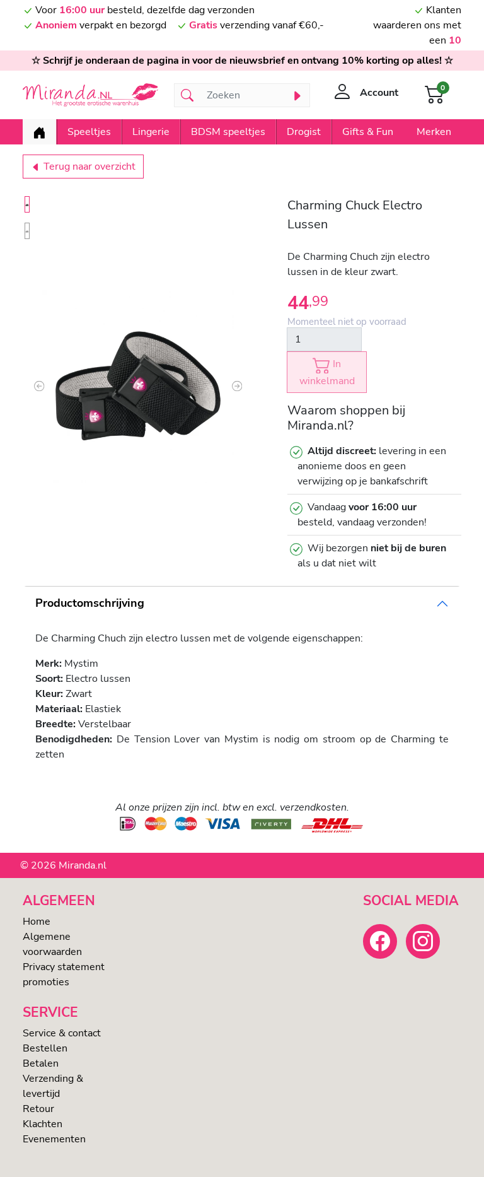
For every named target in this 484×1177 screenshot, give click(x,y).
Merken (434, 132)
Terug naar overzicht (88, 166)
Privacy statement (64, 967)
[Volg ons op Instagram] (423, 941)
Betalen (41, 1063)
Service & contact (62, 1033)
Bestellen (45, 1048)
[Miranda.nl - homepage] (91, 95)
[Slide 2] (27, 231)
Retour (38, 1109)
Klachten (42, 1124)
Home (36, 921)
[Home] (39, 131)
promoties (46, 982)
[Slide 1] (27, 204)
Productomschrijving (89, 603)
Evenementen (54, 1139)
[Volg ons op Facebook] (380, 941)
